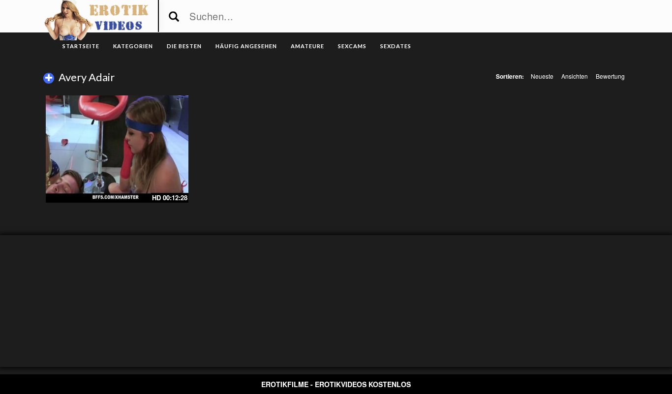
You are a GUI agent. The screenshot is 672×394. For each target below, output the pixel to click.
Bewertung (610, 76)
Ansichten (574, 76)
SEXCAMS (352, 46)
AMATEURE (307, 46)
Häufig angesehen (246, 46)
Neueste (542, 76)
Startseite (80, 46)
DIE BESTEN (184, 46)
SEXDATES (395, 46)
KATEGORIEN (133, 46)
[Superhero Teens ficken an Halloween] (117, 149)
